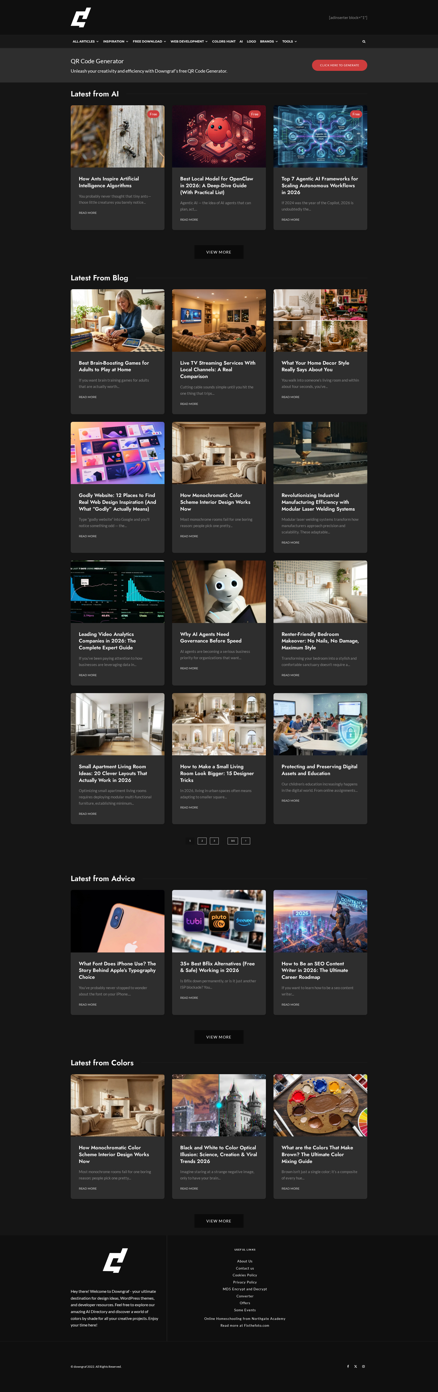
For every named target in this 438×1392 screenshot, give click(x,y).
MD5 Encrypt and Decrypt (245, 1289)
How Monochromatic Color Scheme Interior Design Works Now (215, 502)
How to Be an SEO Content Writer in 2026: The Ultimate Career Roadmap (315, 971)
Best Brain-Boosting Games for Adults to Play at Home (114, 366)
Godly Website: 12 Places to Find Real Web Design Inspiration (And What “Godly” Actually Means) (117, 502)
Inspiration (113, 41)
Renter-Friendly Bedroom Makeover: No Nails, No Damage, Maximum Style (320, 641)
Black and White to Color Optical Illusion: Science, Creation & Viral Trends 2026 (218, 1155)
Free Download (147, 41)
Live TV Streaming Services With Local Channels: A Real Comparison (218, 370)
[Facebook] (348, 1366)
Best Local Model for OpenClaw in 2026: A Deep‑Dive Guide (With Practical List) (216, 186)
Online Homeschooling (223, 1319)
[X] (356, 1366)
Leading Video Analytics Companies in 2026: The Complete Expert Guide (107, 641)
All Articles (84, 41)
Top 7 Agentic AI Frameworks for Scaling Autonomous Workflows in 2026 (320, 186)
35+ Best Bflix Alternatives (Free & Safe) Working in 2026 (217, 967)
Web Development (187, 41)
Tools (287, 41)
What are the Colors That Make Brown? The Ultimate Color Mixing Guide (317, 1155)
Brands (267, 41)
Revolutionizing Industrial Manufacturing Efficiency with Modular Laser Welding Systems (318, 502)
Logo (251, 41)
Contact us (245, 1268)
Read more (230, 1326)
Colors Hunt (223, 41)
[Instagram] (363, 1366)
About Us (245, 1261)
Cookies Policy (245, 1275)
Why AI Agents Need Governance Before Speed (211, 638)
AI (241, 41)
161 (233, 840)
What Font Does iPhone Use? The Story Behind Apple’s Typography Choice (117, 971)
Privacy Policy (245, 1282)
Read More (88, 213)
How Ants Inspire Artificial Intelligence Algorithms (109, 182)
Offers (245, 1303)
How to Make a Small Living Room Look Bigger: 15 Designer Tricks (217, 773)
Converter (245, 1296)
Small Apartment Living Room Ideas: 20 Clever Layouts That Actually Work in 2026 (113, 773)
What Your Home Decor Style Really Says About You (315, 366)
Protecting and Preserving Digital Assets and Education (319, 770)
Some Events (245, 1310)
